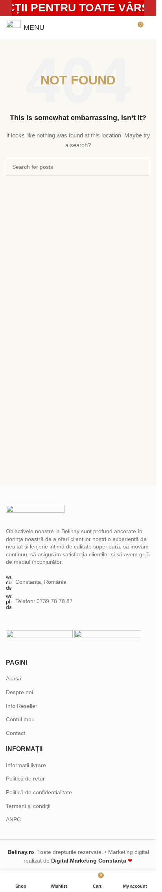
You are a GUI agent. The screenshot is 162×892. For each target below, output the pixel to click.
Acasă (13, 678)
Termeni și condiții (28, 806)
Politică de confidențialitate (39, 792)
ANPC (13, 819)
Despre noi (19, 692)
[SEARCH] (141, 167)
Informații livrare (26, 765)
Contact (15, 733)
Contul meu (20, 719)
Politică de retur (25, 778)
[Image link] (35, 512)
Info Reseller (21, 706)
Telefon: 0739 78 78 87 (44, 601)
